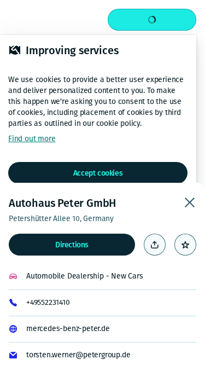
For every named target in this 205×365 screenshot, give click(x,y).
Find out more (31, 138)
